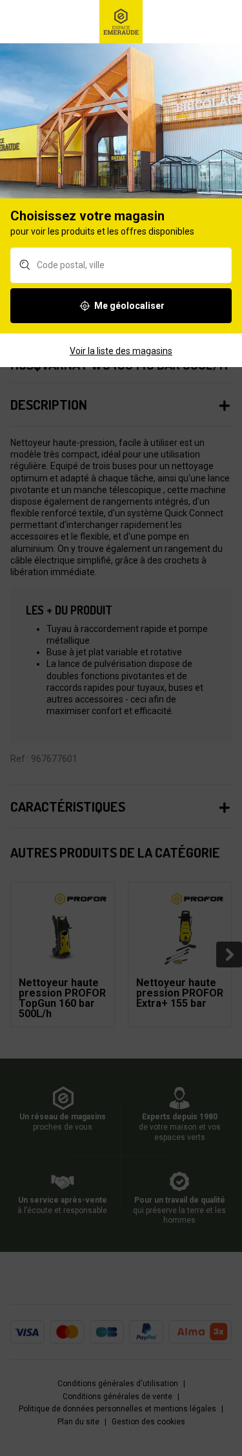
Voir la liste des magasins (121, 351)
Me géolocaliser (129, 306)
